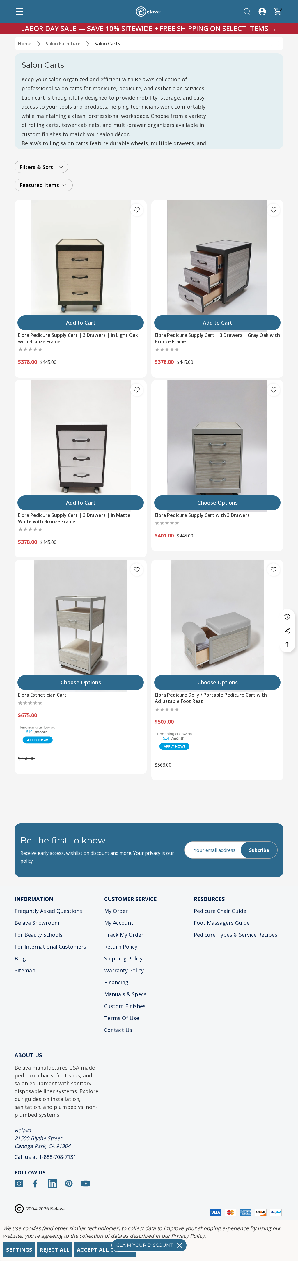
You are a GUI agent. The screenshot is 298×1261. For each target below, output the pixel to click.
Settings (19, 1249)
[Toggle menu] (19, 11)
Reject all (55, 1249)
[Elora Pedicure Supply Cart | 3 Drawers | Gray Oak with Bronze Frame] (217, 266)
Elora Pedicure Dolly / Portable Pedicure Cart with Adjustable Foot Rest (211, 698)
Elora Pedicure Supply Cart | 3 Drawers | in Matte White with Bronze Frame (74, 518)
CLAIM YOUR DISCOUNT (144, 1245)
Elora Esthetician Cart (42, 695)
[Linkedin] (52, 1183)
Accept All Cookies (105, 1249)
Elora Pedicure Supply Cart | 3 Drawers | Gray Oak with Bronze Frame (217, 338)
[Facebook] (35, 1183)
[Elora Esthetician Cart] (81, 626)
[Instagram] (19, 1183)
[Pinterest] (69, 1183)
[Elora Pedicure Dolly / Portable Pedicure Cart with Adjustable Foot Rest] (217, 626)
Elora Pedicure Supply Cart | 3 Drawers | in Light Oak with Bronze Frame (78, 338)
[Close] (179, 1245)
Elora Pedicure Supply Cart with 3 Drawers (202, 515)
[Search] (247, 11)
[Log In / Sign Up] (262, 11)
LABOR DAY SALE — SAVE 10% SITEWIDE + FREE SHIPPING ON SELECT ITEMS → (149, 28)
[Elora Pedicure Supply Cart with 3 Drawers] (217, 446)
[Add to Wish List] (136, 210)
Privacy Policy (187, 1235)
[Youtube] (85, 1183)
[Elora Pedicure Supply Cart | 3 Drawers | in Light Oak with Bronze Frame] (81, 266)
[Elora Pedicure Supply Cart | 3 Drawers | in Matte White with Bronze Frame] (81, 446)
